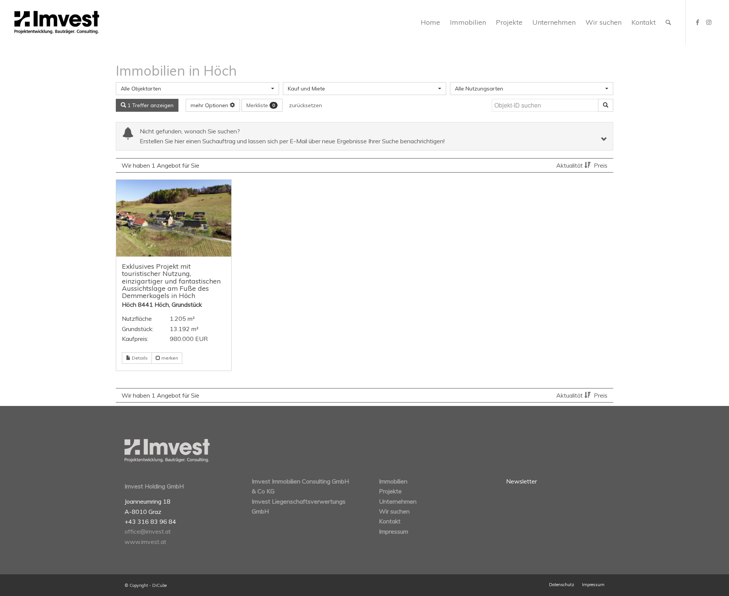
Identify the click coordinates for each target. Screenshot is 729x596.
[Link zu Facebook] (697, 22)
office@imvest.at (148, 531)
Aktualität (570, 165)
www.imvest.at (145, 541)
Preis (601, 165)
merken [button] (169, 358)
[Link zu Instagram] (709, 22)
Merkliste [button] (260, 105)
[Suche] (668, 22)
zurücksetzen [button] (305, 105)
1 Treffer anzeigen (150, 105)
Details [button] (139, 358)
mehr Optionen (210, 105)
